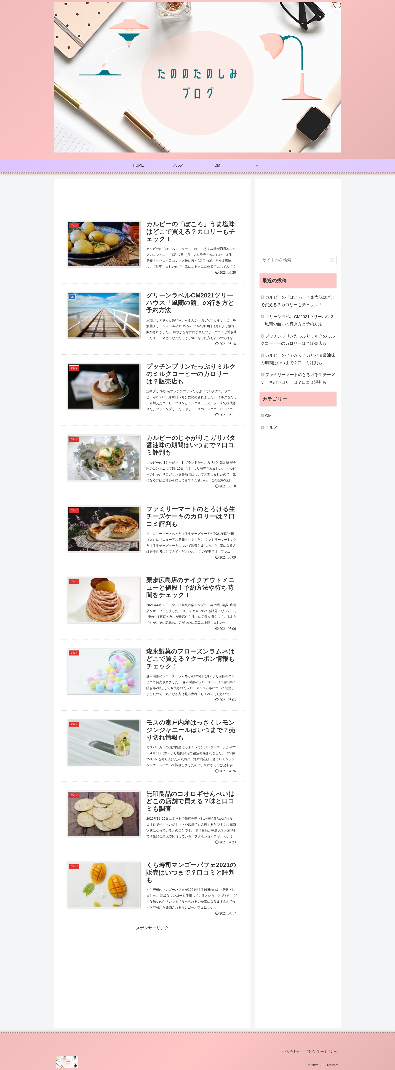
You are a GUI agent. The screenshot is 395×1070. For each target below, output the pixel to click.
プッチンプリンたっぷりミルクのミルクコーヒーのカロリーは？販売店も (298, 340)
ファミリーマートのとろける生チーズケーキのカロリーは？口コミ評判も (298, 378)
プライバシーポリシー (321, 1051)
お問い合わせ (290, 1051)
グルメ (271, 427)
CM (268, 415)
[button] (332, 260)
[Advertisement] (152, 194)
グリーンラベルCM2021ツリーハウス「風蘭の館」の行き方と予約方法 (297, 320)
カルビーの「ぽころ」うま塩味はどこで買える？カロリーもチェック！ (298, 301)
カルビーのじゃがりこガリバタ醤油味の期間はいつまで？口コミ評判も (298, 359)
